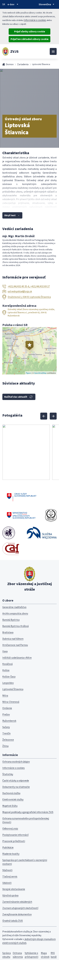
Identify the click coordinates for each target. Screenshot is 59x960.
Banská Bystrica (11, 620)
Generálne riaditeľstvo (14, 607)
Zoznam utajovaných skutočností (20, 908)
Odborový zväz (10, 828)
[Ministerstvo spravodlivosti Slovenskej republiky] (21, 515)
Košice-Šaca (8, 676)
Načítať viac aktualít (15, 397)
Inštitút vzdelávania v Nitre (17, 657)
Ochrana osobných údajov (16, 761)
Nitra (5, 695)
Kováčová (7, 664)
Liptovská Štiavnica (12, 689)
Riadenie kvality (10, 854)
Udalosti (6, 883)
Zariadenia (22, 64)
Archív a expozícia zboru (15, 613)
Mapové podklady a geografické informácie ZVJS (27, 812)
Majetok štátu (9, 806)
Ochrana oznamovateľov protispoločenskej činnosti (25, 820)
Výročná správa (10, 895)
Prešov (6, 714)
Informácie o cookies (35, 20)
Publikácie (8, 847)
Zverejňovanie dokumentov (17, 914)
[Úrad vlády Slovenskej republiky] (21, 496)
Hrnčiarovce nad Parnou (15, 645)
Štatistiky (7, 774)
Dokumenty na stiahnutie (16, 787)
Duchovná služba (11, 793)
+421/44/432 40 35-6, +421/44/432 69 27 (29, 286)
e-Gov (11, 4)
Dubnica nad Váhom (12, 638)
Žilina (5, 746)
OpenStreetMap (40, 373)
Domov (10, 64)
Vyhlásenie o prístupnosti (31, 955)
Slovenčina (45, 4)
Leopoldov (8, 683)
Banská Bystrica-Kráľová (15, 626)
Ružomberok (9, 721)
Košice (5, 670)
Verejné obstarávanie (13, 889)
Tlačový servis (9, 876)
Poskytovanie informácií (15, 835)
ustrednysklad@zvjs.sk (20, 291)
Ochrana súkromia (18, 955)
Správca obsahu (6, 955)
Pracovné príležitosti (13, 841)
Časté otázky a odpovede (15, 780)
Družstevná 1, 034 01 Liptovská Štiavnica (29, 297)
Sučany (6, 727)
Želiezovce (8, 739)
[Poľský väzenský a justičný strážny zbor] (42, 533)
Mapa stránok (45, 955)
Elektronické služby (12, 799)
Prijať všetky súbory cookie (29, 31)
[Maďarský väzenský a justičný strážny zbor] (8, 533)
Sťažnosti (7, 870)
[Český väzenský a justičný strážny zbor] (51, 515)
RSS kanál (54, 955)
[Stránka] (5, 51)
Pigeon (28, 373)
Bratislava (7, 632)
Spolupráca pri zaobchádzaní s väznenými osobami (24, 862)
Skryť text (10, 215)
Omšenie (7, 708)
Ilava (5, 651)
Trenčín (6, 733)
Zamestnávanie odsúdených (17, 902)
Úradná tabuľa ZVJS (12, 920)
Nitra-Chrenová (10, 702)
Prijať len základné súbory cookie (29, 39)
